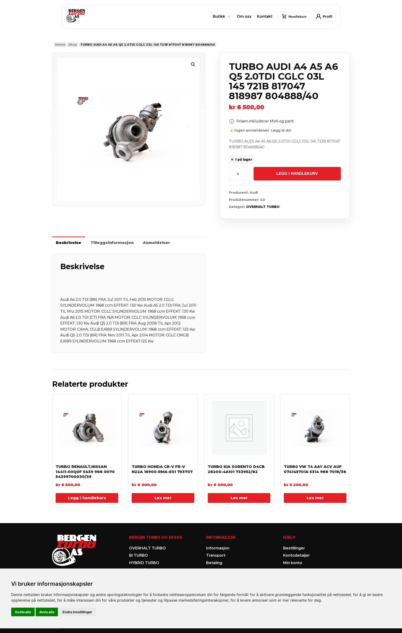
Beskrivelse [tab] (68, 242)
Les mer (163, 498)
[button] (193, 64)
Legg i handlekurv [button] (87, 498)
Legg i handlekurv (297, 173)
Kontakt (264, 16)
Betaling (214, 563)
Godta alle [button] (23, 612)
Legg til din (281, 130)
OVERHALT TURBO (263, 207)
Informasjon (217, 548)
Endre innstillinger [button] (77, 612)
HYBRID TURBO (144, 563)
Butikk (219, 16)
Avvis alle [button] (46, 612)
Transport (215, 555)
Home (60, 44)
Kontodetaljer (296, 555)
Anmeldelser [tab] (156, 242)
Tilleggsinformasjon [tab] (112, 242)
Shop (72, 44)
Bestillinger (294, 548)
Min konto (292, 563)
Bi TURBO (138, 555)
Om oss (244, 16)
